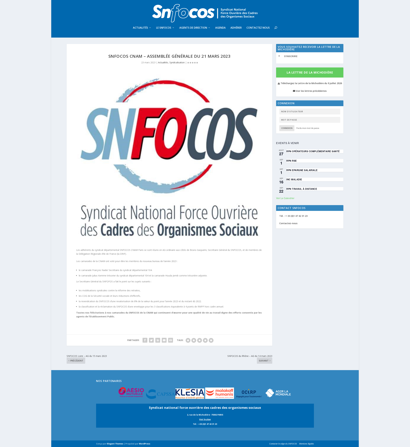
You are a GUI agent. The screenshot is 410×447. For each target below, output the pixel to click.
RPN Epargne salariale (302, 170)
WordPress (144, 443)
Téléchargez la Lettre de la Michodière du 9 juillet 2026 (311, 83)
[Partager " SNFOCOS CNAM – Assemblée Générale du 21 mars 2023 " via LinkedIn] (158, 340)
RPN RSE (291, 160)
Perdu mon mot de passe (307, 128)
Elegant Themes (115, 443)
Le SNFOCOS (163, 27)
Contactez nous (258, 27)
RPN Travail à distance (301, 188)
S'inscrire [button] (290, 56)
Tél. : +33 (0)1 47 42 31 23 (205, 424)
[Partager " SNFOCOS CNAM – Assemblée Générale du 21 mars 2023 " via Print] (170, 340)
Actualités (140, 27)
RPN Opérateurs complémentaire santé (313, 151)
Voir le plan (205, 419)
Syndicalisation (177, 62)
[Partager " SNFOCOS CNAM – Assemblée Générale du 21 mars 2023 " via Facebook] (145, 340)
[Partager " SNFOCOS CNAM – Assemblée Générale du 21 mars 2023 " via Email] (164, 340)
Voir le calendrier (285, 198)
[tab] (309, 56)
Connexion (286, 128)
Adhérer (236, 27)
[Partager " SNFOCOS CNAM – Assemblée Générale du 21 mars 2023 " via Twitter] (151, 340)
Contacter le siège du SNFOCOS (283, 443)
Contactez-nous (288, 223)
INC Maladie (294, 179)
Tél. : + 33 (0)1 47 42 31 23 (293, 215)
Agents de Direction (193, 27)
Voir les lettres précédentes (311, 90)
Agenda (220, 27)
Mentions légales (306, 443)
